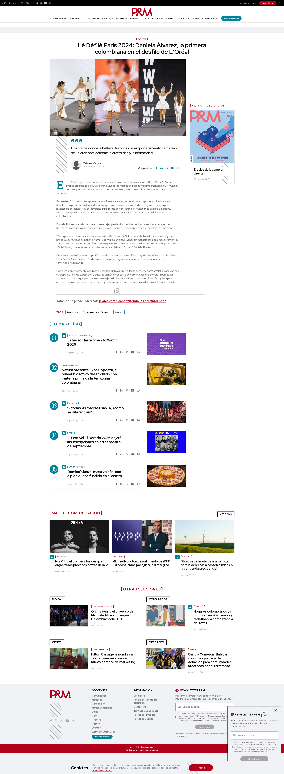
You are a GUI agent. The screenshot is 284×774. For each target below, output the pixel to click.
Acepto (201, 767)
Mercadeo (75, 18)
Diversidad (72, 312)
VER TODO (226, 514)
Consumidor (91, 18)
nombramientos (100, 650)
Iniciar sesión (249, 3)
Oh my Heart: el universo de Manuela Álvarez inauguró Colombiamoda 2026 (112, 615)
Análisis (199, 607)
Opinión (171, 18)
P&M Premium (231, 18)
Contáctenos (141, 706)
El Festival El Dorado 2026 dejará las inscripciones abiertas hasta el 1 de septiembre (95, 442)
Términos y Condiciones (146, 710)
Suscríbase (268, 3)
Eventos (184, 18)
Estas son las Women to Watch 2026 (92, 342)
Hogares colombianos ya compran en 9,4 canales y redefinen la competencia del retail (213, 617)
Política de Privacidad (144, 714)
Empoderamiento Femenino (96, 312)
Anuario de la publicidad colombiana (145, 701)
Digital (134, 18)
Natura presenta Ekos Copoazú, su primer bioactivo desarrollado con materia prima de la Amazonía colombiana (90, 376)
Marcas (119, 312)
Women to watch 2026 (205, 18)
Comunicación (57, 18)
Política (186, 557)
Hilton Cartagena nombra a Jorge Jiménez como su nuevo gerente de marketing (113, 658)
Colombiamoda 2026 (102, 607)
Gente (145, 18)
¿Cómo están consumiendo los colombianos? (132, 301)
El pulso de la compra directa (208, 171)
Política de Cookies (102, 770)
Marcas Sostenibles (114, 18)
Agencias (61, 557)
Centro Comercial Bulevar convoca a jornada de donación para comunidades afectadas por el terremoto (209, 660)
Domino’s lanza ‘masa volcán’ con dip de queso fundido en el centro (94, 473)
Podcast (157, 18)
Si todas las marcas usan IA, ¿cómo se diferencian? (95, 410)
